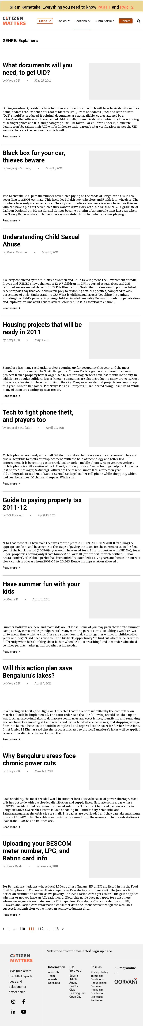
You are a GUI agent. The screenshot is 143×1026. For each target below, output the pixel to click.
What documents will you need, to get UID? (38, 69)
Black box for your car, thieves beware (34, 156)
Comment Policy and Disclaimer (97, 990)
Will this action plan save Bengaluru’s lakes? (37, 672)
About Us (53, 972)
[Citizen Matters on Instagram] (13, 1001)
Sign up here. (102, 951)
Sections (81, 21)
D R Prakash (15, 515)
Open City (75, 996)
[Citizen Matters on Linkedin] (13, 1012)
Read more (10, 136)
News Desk (14, 866)
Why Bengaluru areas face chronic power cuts (39, 759)
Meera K (12, 599)
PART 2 (127, 7)
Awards (52, 979)
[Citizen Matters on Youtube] (23, 1012)
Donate (125, 21)
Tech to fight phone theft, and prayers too (38, 416)
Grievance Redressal (97, 998)
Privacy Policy (99, 972)
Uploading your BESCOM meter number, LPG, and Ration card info (37, 851)
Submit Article (104, 21)
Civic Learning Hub (77, 991)
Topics (62, 21)
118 (56, 929)
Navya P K (13, 80)
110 (22, 929)
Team (51, 976)
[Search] (138, 21)
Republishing (99, 983)
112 (40, 929)
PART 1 (104, 7)
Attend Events (73, 984)
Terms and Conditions (97, 977)
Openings (54, 983)
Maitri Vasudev (17, 252)
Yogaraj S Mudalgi (19, 168)
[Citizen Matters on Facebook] (23, 1001)
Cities (43, 21)
